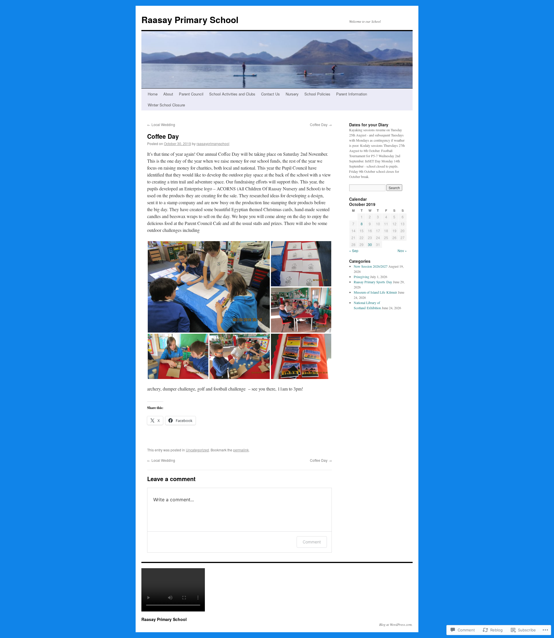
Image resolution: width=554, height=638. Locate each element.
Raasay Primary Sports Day (373, 281)
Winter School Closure (166, 105)
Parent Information (351, 94)
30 (370, 244)
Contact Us (270, 94)
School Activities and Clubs (232, 94)
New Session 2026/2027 (371, 266)
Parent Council (191, 94)
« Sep (353, 250)
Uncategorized (197, 449)
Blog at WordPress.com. (396, 624)
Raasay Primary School (189, 19)
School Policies (317, 94)
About (168, 94)
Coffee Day (321, 124)
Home (153, 94)
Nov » (402, 250)
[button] (208, 287)
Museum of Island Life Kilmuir (375, 292)
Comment (312, 541)
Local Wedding (161, 124)
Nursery (292, 94)
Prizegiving (361, 276)
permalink (241, 449)
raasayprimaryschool (212, 143)
